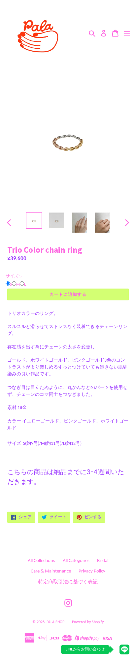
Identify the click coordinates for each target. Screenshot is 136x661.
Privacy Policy (92, 571)
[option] (33, 220)
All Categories (76, 560)
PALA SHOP (55, 622)
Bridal (102, 560)
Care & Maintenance (51, 571)
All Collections (41, 560)
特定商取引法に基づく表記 (68, 582)
